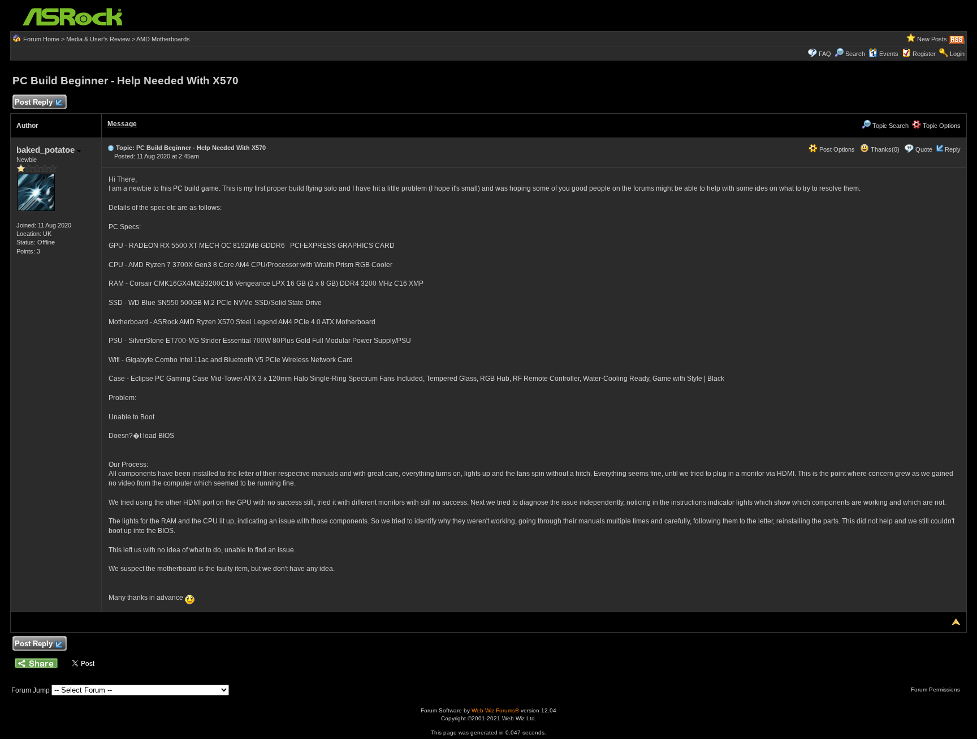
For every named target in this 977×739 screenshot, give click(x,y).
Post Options (836, 149)
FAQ (825, 53)
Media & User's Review (98, 39)
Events (888, 53)
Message (122, 124)
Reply (953, 149)
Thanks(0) (884, 149)
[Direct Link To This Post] (110, 147)
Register (924, 53)
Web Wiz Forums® (495, 710)
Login (957, 53)
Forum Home (41, 39)
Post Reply (33, 102)
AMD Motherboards (163, 39)
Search (855, 53)
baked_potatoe (46, 149)
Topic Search (890, 125)
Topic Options (941, 125)
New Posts (932, 39)
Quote (923, 149)
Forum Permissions (936, 689)
